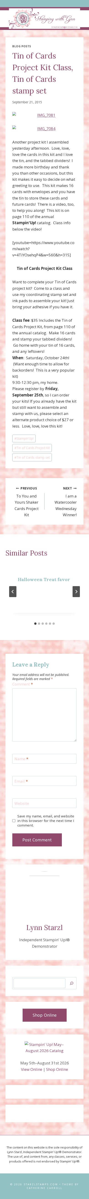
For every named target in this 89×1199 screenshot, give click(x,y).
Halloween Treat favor (44, 579)
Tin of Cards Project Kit (32, 448)
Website (21, 803)
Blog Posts (21, 46)
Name (21, 758)
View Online (31, 1069)
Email (21, 781)
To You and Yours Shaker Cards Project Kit (27, 501)
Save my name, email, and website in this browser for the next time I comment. (45, 820)
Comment (22, 684)
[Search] (72, 983)
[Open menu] (44, 3)
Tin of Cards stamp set (32, 457)
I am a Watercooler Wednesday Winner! (66, 501)
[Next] (76, 591)
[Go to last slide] (12, 591)
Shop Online (57, 1069)
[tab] (35, 623)
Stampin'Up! (24, 438)
